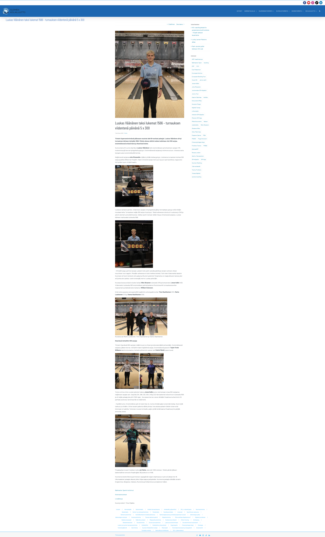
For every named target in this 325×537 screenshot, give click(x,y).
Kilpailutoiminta (166, 517)
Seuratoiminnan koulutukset (190, 522)
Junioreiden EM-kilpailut (199, 90)
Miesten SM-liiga (197, 118)
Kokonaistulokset (121, 494)
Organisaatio (174, 525)
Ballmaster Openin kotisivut (124, 490)
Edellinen (172, 24)
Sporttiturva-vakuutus (193, 512)
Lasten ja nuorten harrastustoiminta (127, 525)
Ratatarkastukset (127, 522)
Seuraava (179, 24)
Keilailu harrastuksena (154, 509)
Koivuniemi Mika (197, 100)
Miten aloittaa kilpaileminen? (183, 517)
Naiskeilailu (125, 512)
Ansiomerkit (199, 528)
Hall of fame (134, 528)
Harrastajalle (127, 509)
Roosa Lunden (196, 152)
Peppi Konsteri (202, 138)
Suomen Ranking (197, 163)
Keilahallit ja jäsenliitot (170, 509)
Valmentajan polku (195, 514)
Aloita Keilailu (139, 509)
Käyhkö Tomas (196, 107)
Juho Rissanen (196, 87)
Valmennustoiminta (126, 514)
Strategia (200, 525)
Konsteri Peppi (196, 104)
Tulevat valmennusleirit (151, 517)
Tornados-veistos (146, 530)
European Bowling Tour (199, 76)
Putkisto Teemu (196, 145)
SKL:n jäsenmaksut (178, 530)
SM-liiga (203, 159)
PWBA (205, 145)
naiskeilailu (195, 125)
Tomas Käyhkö (196, 173)
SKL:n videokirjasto (186, 509)
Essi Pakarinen (196, 69)
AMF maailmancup (197, 59)
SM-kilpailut (195, 159)
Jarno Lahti (203, 80)
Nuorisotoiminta (200, 509)
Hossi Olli (194, 80)
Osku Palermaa (196, 132)
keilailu (206, 97)
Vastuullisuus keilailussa (162, 530)
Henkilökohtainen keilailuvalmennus (145, 514)
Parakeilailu (156, 512)
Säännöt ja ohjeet (140, 520)
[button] (319, 11)
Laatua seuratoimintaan (171, 522)
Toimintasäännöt (122, 528)
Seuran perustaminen (155, 522)
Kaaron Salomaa (196, 97)
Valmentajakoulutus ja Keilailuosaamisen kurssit (173, 514)
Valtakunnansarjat (126, 520)
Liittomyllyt (195, 111)
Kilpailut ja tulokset (200, 517)
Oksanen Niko (196, 128)
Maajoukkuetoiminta (155, 520)
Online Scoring (185, 520)
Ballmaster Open (197, 62)
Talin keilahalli (196, 166)
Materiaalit (165, 528)
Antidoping (196, 520)
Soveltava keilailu (168, 512)
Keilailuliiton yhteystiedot (159, 525)
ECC (198, 66)
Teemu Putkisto (196, 170)
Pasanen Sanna (196, 135)
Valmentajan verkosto (121, 517)
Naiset (206, 121)
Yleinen (125, 133)
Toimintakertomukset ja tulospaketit (182, 528)
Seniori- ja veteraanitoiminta (140, 512)
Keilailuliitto (145, 525)
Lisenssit (179, 512)
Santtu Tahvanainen (198, 156)
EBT (193, 66)
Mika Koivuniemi (197, 121)
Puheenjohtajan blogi (198, 142)
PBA (204, 135)
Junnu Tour (195, 94)
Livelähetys (119, 499)
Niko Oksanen (205, 125)
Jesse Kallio (195, 83)
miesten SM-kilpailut (198, 114)
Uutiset (118, 509)
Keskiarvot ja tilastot (171, 520)
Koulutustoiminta (136, 517)
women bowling (196, 177)
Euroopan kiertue (197, 73)
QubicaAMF (195, 149)
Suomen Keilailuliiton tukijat (149, 528)
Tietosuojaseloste (120, 535)
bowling (206, 62)
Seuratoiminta (140, 522)
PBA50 (194, 138)
